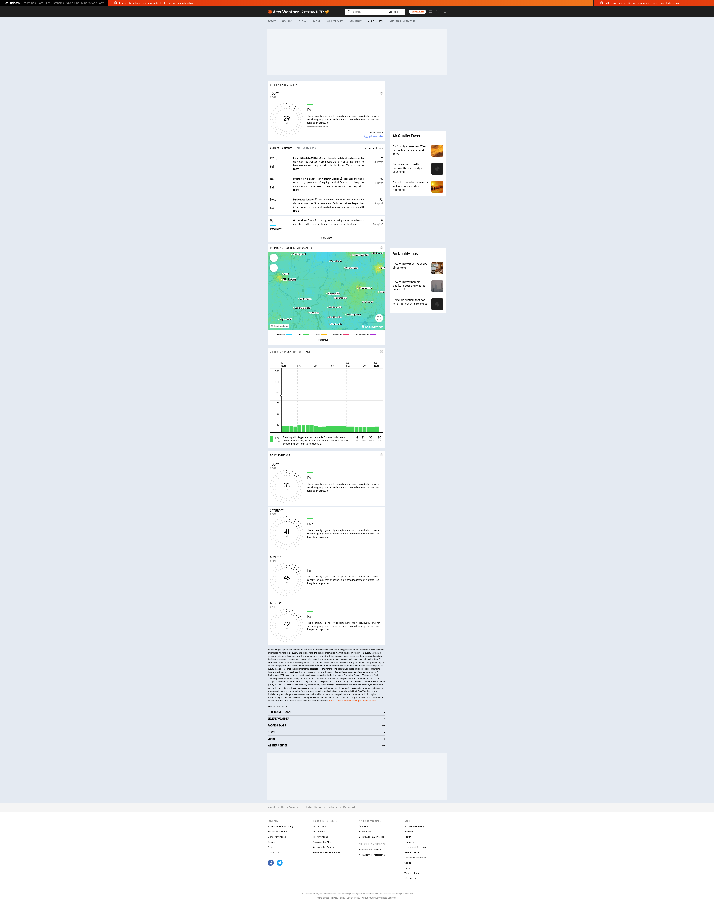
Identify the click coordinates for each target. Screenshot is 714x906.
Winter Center (411, 878)
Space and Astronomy (415, 857)
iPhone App (364, 826)
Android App (365, 831)
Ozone (311, 220)
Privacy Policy (338, 897)
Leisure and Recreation (415, 847)
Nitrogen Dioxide (331, 178)
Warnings (30, 3)
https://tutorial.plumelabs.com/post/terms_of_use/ (353, 700)
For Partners (319, 831)
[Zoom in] (274, 258)
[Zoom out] (274, 268)
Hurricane (409, 842)
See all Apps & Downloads (372, 836)
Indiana (332, 807)
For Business (12, 3)
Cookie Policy (354, 897)
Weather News (411, 873)
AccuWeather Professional (372, 854)
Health (407, 836)
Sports (407, 862)
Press (270, 847)
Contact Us (273, 852)
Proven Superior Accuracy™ (281, 826)
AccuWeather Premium (370, 849)
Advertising (72, 3)
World (271, 807)
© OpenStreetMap (279, 326)
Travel (407, 868)
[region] (326, 291)
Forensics (58, 3)
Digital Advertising (277, 836)
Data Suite (44, 3)
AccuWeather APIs (322, 842)
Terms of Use (323, 897)
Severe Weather (412, 852)
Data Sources (389, 897)
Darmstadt (349, 807)
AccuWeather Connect (324, 847)
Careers (271, 842)
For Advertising (320, 836)
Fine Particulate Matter (306, 158)
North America (290, 807)
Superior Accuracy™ (92, 3)
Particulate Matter (304, 199)
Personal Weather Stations (326, 852)
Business (408, 831)
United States (313, 807)
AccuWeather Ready (414, 826)
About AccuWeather (277, 831)
